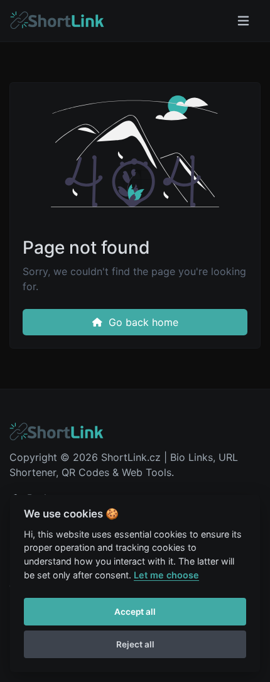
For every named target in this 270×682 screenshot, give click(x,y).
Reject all (135, 644)
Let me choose (166, 575)
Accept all (135, 612)
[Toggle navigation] (243, 21)
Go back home (141, 322)
